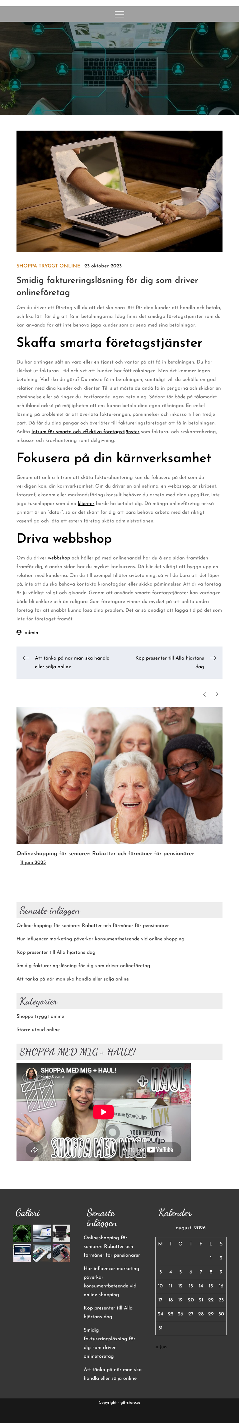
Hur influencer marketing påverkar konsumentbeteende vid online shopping (100, 939)
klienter (86, 503)
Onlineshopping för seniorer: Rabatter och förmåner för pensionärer (105, 854)
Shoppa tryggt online (48, 266)
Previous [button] (204, 694)
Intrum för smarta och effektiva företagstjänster (85, 431)
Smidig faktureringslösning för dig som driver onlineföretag (83, 965)
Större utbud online (38, 1029)
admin (31, 632)
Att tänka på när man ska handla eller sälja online (72, 979)
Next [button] (217, 694)
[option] (119, 787)
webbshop (59, 558)
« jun (161, 1347)
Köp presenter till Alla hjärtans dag (56, 952)
